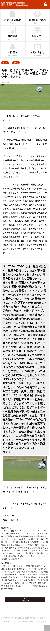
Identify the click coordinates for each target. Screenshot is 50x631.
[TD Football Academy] (14, 4)
